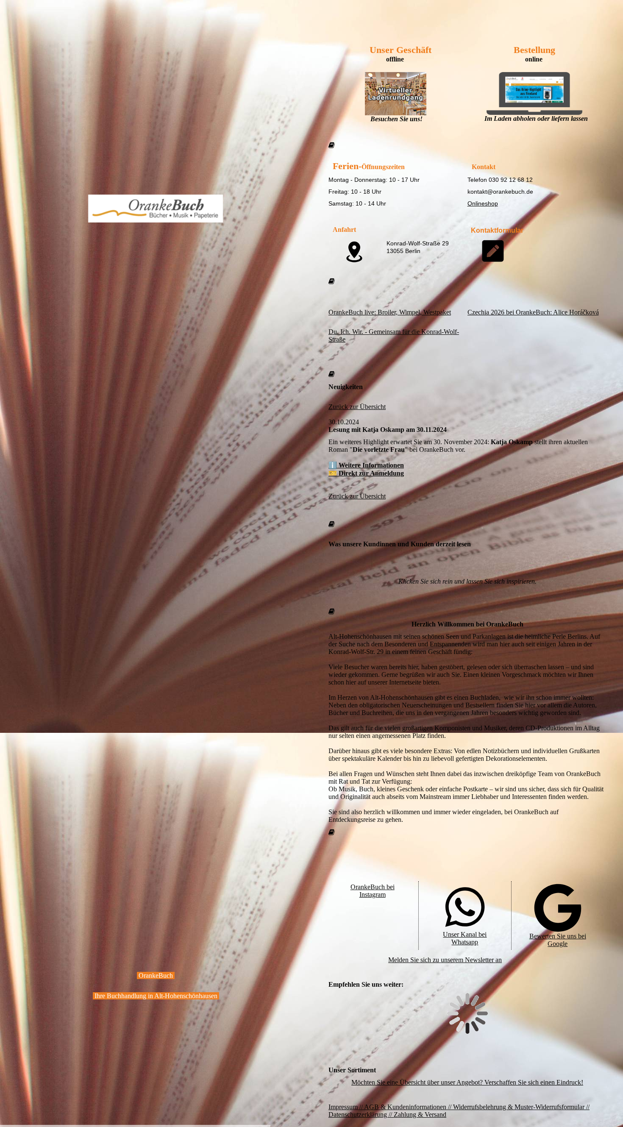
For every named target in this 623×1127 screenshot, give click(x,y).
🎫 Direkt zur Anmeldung (366, 473)
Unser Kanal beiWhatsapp (465, 938)
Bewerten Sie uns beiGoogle (557, 939)
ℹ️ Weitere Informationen (366, 465)
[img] (156, 129)
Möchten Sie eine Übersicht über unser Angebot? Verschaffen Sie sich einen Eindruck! (467, 1082)
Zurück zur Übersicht (357, 406)
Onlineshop (482, 203)
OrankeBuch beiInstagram (372, 890)
